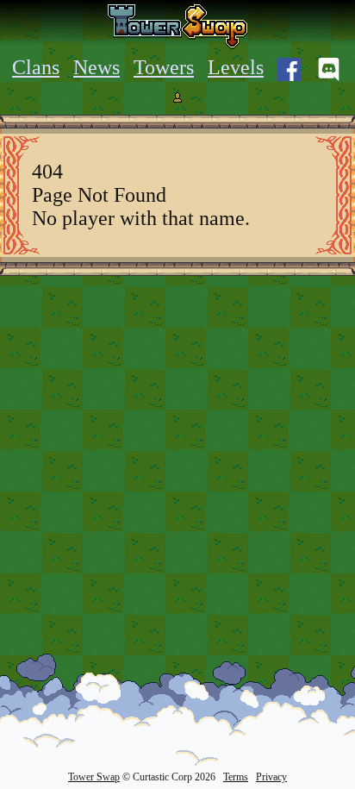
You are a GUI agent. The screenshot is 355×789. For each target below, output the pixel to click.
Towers (164, 67)
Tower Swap (94, 777)
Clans (35, 67)
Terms (235, 777)
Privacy (271, 777)
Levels (236, 67)
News (96, 67)
